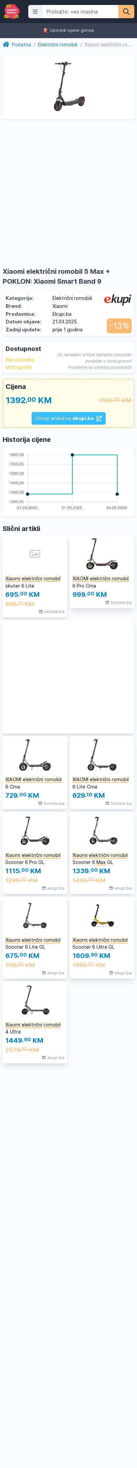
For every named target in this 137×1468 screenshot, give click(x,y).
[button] (35, 11)
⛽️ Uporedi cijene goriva (68, 30)
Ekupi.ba (62, 314)
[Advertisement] (68, 677)
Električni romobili (57, 44)
